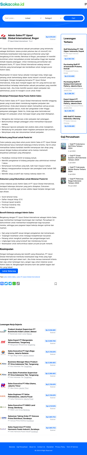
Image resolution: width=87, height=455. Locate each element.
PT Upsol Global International (18, 41)
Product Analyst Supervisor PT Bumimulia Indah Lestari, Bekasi (22, 330)
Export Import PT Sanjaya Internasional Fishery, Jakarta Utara (73, 101)
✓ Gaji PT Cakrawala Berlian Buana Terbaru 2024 (77, 169)
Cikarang (66, 123)
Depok (66, 55)
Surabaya (30, 421)
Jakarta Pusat (28, 399)
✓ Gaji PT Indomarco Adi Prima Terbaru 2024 (76, 146)
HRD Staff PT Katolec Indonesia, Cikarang (72, 117)
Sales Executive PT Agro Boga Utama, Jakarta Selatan (21, 352)
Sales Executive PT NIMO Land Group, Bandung (21, 406)
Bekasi (29, 334)
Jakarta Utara (68, 90)
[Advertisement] (28, 303)
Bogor (31, 41)
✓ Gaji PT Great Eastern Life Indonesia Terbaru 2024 (77, 158)
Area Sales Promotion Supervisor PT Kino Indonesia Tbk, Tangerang (23, 374)
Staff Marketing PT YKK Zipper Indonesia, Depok (74, 50)
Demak (66, 73)
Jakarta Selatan (28, 355)
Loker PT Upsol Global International (28, 277)
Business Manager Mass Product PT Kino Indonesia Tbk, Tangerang (23, 363)
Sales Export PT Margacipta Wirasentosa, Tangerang (20, 341)
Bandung (26, 410)
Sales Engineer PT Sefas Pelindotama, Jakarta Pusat (20, 395)
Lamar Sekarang (9, 271)
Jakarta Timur (24, 388)
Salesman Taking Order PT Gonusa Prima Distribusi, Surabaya (23, 417)
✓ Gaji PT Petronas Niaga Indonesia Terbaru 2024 (75, 181)
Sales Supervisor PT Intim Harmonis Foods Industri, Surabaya (23, 428)
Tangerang (31, 345)
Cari (73, 18)
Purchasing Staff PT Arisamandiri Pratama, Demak (73, 66)
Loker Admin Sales (10, 277)
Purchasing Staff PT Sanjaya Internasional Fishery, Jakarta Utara (73, 84)
